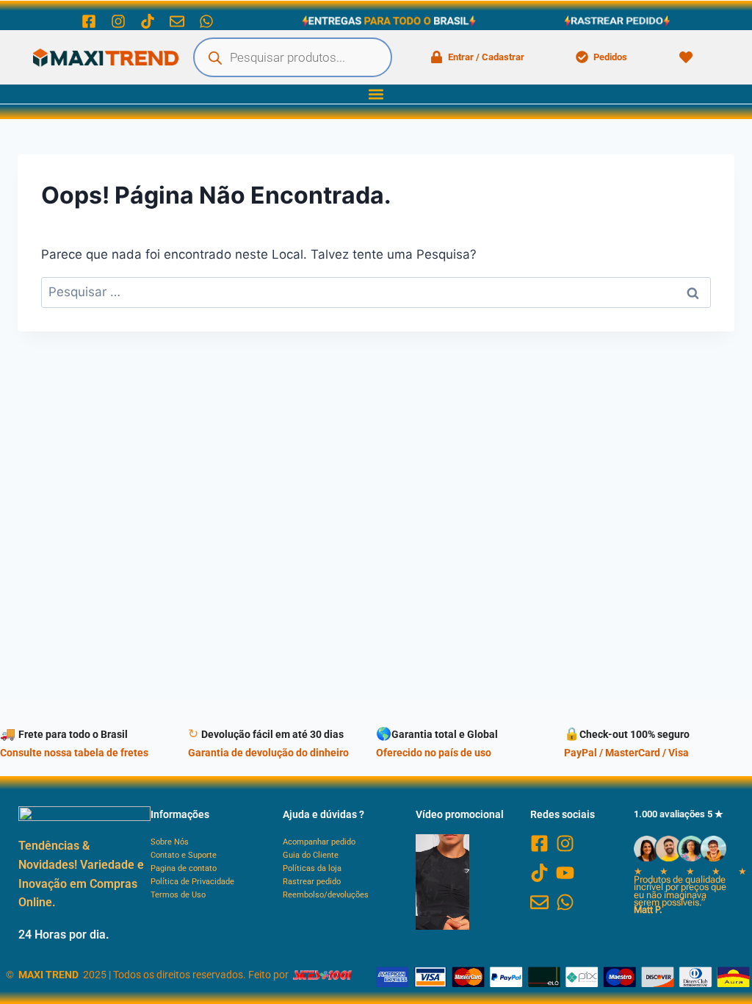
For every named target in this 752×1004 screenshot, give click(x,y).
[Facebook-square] (89, 21)
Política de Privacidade (192, 881)
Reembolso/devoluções (326, 895)
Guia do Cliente (311, 855)
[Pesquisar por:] (376, 291)
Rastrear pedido (312, 881)
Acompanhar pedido (319, 842)
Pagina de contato (184, 868)
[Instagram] (118, 21)
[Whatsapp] (206, 21)
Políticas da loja (312, 868)
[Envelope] (177, 21)
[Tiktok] (147, 21)
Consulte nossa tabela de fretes (74, 753)
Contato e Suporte (184, 855)
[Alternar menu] (376, 94)
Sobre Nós (170, 842)
